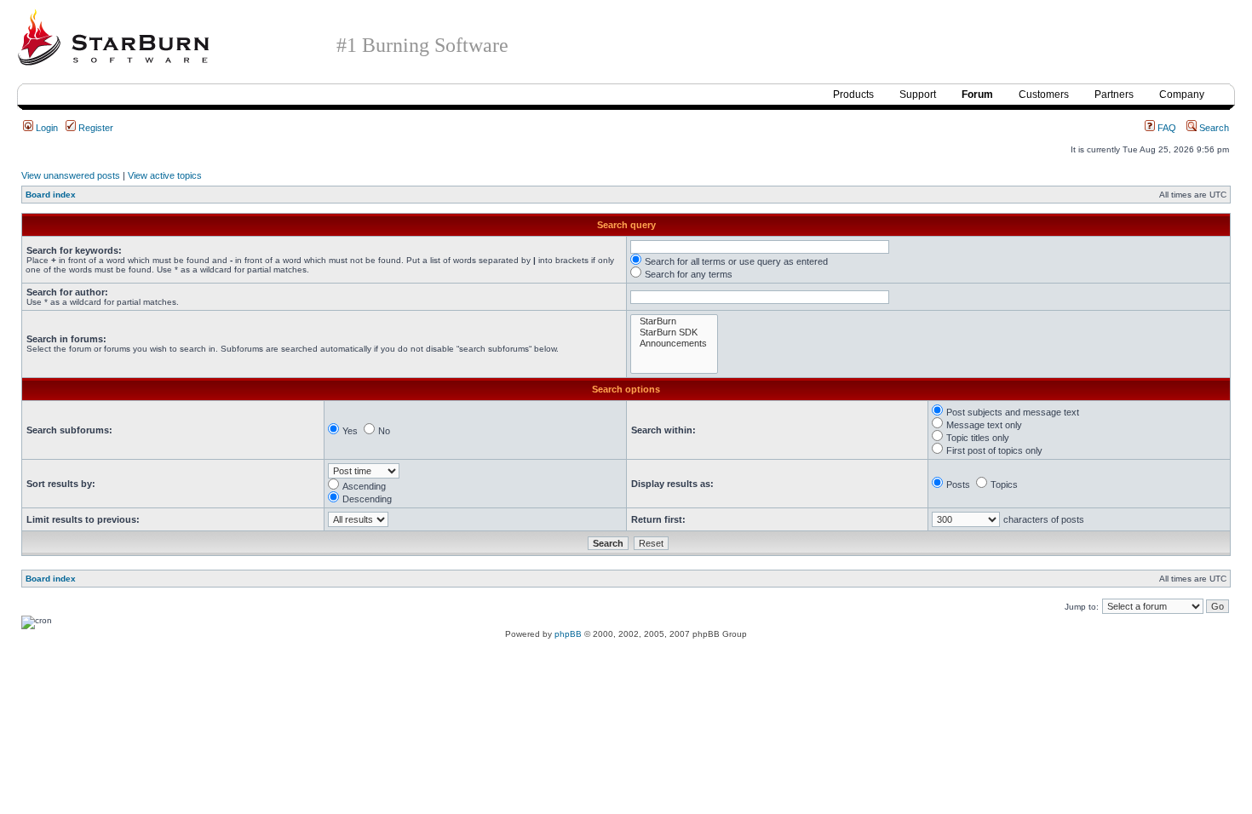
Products (853, 94)
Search (1213, 128)
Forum (977, 94)
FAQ (1165, 128)
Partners (1114, 94)
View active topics (165, 175)
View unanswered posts (70, 175)
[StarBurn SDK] (674, 332)
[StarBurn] (674, 321)
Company (1181, 94)
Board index (51, 194)
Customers (1044, 94)
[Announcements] (674, 343)
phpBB (568, 634)
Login (45, 128)
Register (94, 128)
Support (917, 94)
